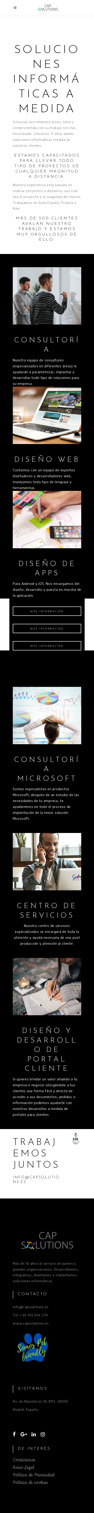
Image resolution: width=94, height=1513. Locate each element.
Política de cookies (30, 1482)
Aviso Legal (23, 1467)
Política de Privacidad (34, 1475)
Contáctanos (24, 1460)
